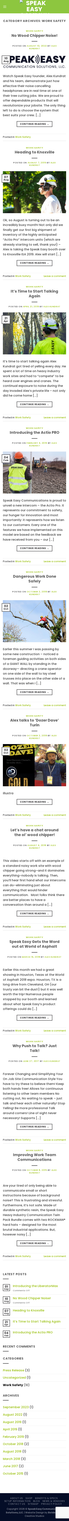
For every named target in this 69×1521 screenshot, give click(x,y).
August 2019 (12, 1422)
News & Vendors (54, 1501)
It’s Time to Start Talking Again (34, 294)
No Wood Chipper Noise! (35, 35)
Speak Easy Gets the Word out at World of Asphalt (34, 944)
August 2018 (12, 1451)
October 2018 (13, 1444)
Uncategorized (14, 1377)
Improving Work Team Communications (34, 1157)
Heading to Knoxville (34, 152)
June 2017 (10, 1466)
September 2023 (16, 1407)
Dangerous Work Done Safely (34, 579)
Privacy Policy (51, 1504)
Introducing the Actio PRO (34, 432)
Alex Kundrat (51, 306)
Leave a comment (55, 276)
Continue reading (34, 124)
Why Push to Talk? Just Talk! (34, 1048)
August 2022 (12, 1414)
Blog (36, 1501)
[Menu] (5, 7)
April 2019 (10, 1429)
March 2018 (11, 1459)
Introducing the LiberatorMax (35, 1286)
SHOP (28, 1498)
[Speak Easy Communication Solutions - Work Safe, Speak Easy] (34, 6)
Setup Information (17, 1501)
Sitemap (33, 1504)
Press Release (13, 1370)
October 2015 (13, 1473)
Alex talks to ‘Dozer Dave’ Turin (34, 723)
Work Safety (34, 30)
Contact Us (16, 1504)
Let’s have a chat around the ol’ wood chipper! (35, 832)
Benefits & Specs (46, 1498)
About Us (16, 1498)
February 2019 (13, 1437)
